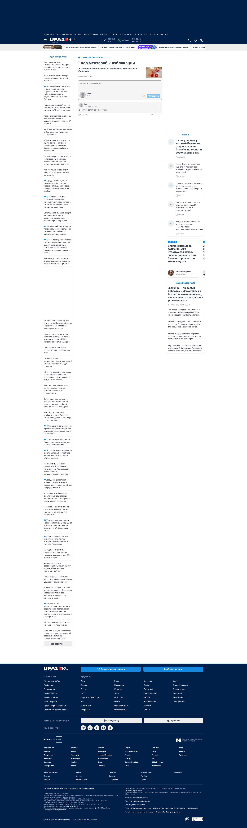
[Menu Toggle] (45, 40)
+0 (152, 115)
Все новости (58, 57)
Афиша (103, 34)
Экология (177, 693)
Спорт (175, 681)
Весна (83, 689)
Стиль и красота (180, 685)
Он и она (148, 681)
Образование (120, 710)
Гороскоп (113, 34)
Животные (86, 706)
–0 (159, 115)
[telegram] (83, 727)
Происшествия (150, 693)
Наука (117, 701)
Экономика (178, 697)
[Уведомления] (195, 40)
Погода (77, 34)
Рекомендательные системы (135, 805)
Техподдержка (50, 701)
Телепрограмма (90, 34)
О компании (49, 689)
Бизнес (84, 685)
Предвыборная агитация (55, 706)
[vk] (90, 727)
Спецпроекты (179, 701)
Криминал (119, 685)
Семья (147, 710)
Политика (148, 689)
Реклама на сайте (52, 681)
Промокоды (163, 34)
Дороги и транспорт (90, 697)
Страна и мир (179, 689)
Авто (83, 681)
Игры (152, 34)
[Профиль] (202, 40)
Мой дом (118, 697)
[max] (103, 727)
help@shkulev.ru (60, 810)
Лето (116, 693)
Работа (147, 697)
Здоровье (85, 710)
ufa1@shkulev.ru (72, 806)
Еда (82, 701)
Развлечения (150, 701)
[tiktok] (110, 727)
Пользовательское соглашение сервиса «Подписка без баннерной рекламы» (153, 812)
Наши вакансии (51, 697)
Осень (146, 685)
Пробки (138, 34)
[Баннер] (52, 47)
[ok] (96, 727)
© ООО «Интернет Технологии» (85, 819)
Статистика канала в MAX (55, 710)
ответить (84, 115)
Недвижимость (51, 34)
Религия (147, 706)
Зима (116, 681)
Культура (118, 689)
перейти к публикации (93, 57)
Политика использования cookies (137, 801)
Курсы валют (126, 34)
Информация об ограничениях (136, 797)
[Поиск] (189, 40)
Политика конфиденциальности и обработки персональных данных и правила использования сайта (162, 808)
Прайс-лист (49, 685)
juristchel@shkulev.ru (102, 808)
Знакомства (66, 34)
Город (83, 693)
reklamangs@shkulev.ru (133, 790)
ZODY (146, 34)
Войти (89, 96)
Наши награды (50, 693)
